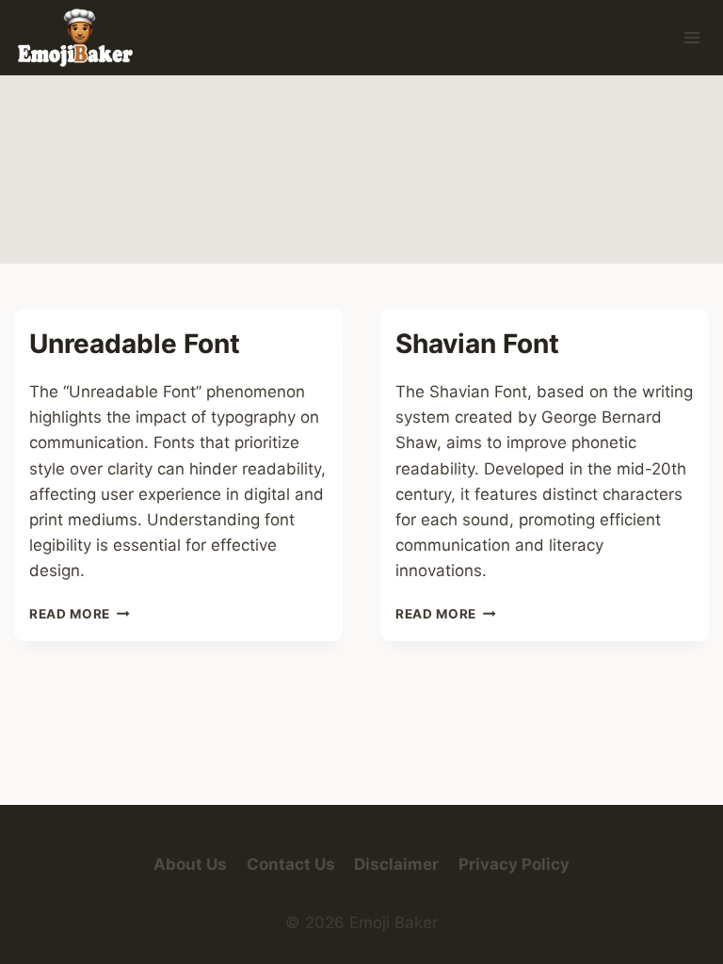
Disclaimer (396, 864)
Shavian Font (477, 344)
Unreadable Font (134, 344)
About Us (190, 864)
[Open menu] (691, 37)
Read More (79, 613)
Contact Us (291, 864)
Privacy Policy (514, 864)
